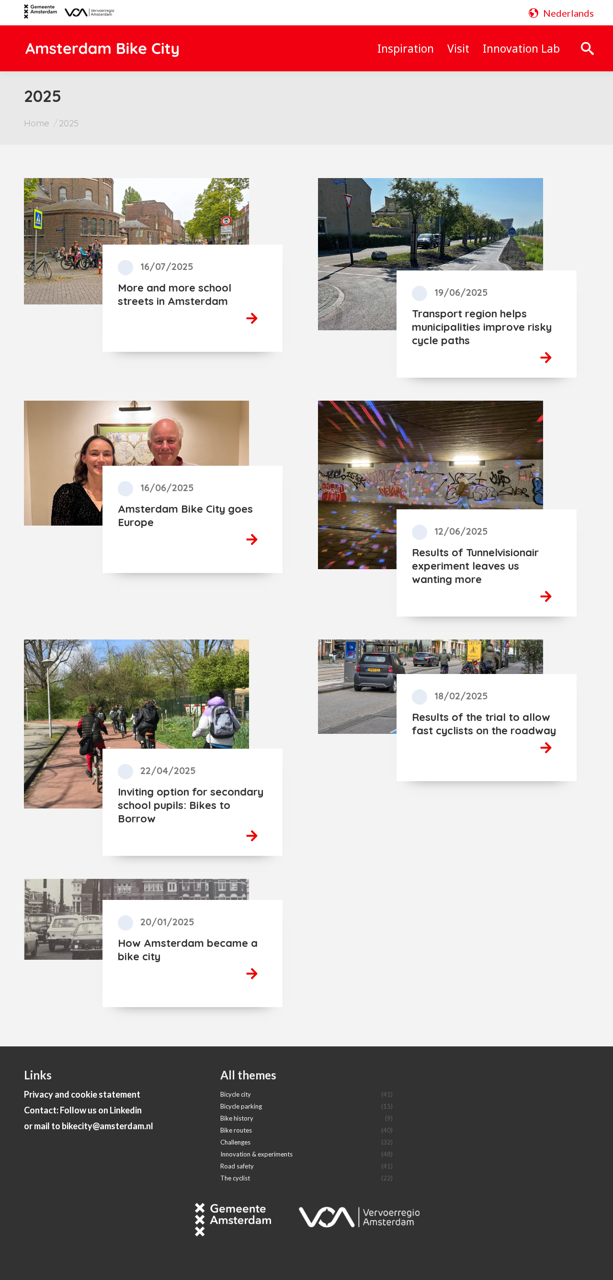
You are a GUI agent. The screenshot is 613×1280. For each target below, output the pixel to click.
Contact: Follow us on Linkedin (83, 1110)
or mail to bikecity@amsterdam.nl (88, 1126)
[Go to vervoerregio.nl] (85, 13)
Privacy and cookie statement (82, 1094)
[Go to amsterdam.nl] (40, 15)
